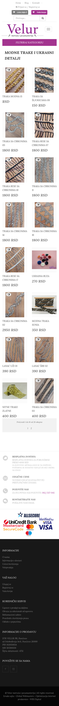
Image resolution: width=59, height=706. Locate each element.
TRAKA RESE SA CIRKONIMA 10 (10, 188)
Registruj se (7, 587)
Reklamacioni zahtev (11, 614)
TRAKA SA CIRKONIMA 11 (44, 188)
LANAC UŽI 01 (9, 365)
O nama (6, 557)
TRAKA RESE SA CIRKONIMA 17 (10, 278)
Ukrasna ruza (40, 276)
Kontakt (36, 3)
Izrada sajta (8, 696)
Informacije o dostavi (12, 560)
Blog (27, 3)
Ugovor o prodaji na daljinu (15, 608)
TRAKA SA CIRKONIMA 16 (44, 233)
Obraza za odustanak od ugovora (17, 611)
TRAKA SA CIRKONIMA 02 (14, 323)
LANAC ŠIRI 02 (40, 365)
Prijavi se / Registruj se (28, 7)
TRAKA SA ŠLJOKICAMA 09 (41, 98)
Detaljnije (16, 81)
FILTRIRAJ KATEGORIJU (29, 42)
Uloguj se (6, 584)
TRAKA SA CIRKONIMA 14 (14, 233)
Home (18, 3)
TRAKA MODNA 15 (12, 96)
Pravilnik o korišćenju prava (15, 618)
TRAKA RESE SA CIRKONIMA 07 (40, 143)
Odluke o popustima (11, 621)
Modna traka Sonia (40, 323)
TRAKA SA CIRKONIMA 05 (14, 143)
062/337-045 (48, 492)
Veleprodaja (7, 567)
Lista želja (22, 12)
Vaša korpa (41, 12)
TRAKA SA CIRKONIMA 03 (44, 409)
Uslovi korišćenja (10, 564)
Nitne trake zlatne (10, 409)
